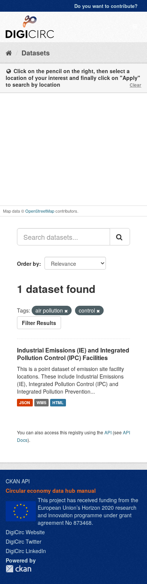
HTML (57, 402)
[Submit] (120, 236)
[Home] (9, 52)
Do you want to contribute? (106, 5)
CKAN (18, 569)
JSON (24, 402)
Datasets (35, 53)
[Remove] (66, 311)
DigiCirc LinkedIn (26, 551)
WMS (41, 402)
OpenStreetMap (39, 211)
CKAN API (18, 481)
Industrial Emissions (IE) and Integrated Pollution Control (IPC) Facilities (73, 354)
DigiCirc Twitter (23, 541)
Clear (135, 84)
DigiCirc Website (25, 532)
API (108, 432)
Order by (28, 263)
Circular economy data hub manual (51, 490)
